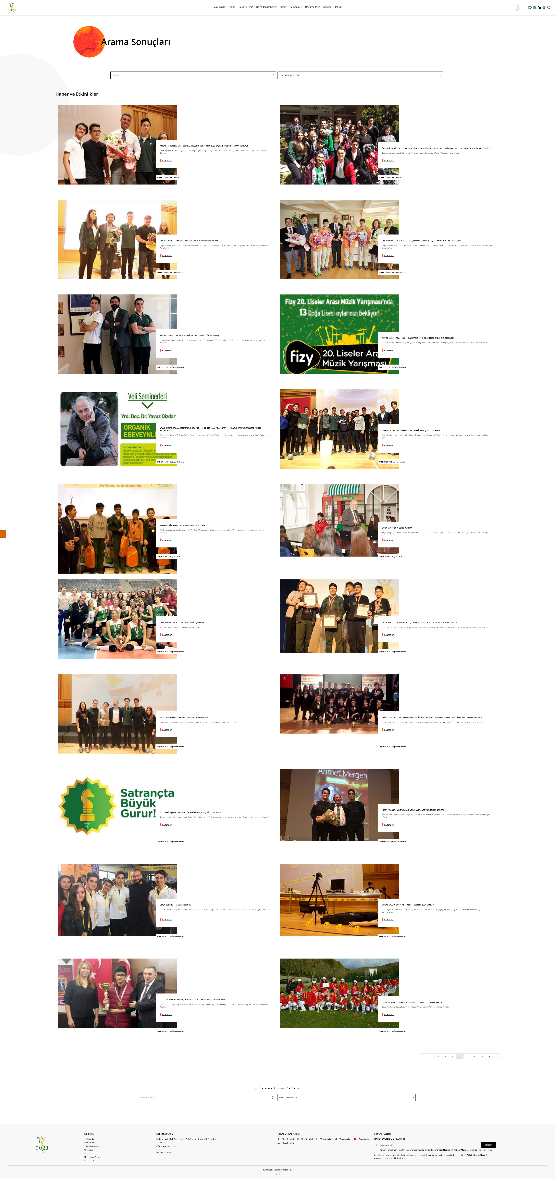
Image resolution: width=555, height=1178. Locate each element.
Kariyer (327, 7)
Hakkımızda (89, 1139)
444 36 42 (160, 1142)
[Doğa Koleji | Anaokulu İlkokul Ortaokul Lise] (8, 7)
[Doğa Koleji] (59, 1144)
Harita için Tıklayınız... (165, 1152)
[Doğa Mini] (525, 7)
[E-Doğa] (544, 7)
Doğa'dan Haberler (266, 7)
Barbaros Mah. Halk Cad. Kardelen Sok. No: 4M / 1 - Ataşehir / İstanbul (186, 1139)
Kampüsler (296, 7)
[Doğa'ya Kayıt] (530, 7)
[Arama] (549, 7)
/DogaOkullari (288, 1139)
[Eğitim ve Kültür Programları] (534, 7)
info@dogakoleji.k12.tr (166, 1146)
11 (489, 1056)
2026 (277, 1174)
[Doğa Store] (539, 7)
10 (481, 1056)
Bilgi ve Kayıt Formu (92, 1157)
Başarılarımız (89, 1142)
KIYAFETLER (89, 1160)
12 (496, 1056)
